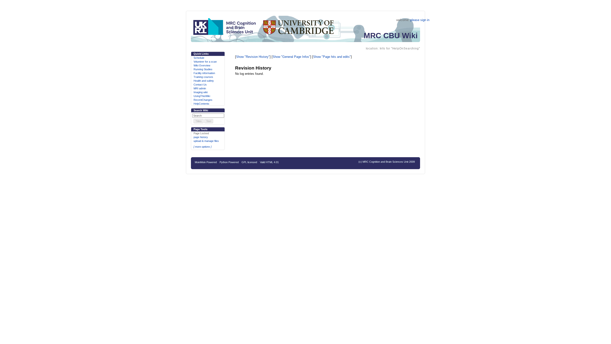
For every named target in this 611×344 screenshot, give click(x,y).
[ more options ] (202, 146)
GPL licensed (249, 162)
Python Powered (229, 162)
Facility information (204, 73)
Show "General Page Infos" (291, 57)
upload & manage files (206, 141)
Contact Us (200, 84)
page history (201, 137)
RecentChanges (203, 99)
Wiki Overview (202, 65)
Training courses (203, 76)
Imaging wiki (201, 92)
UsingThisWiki (202, 96)
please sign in (419, 20)
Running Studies (203, 69)
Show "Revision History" (253, 57)
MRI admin (200, 88)
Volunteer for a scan (205, 61)
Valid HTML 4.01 (269, 162)
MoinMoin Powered (206, 162)
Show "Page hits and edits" (332, 57)
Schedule (199, 57)
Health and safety (204, 80)
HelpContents (201, 103)
